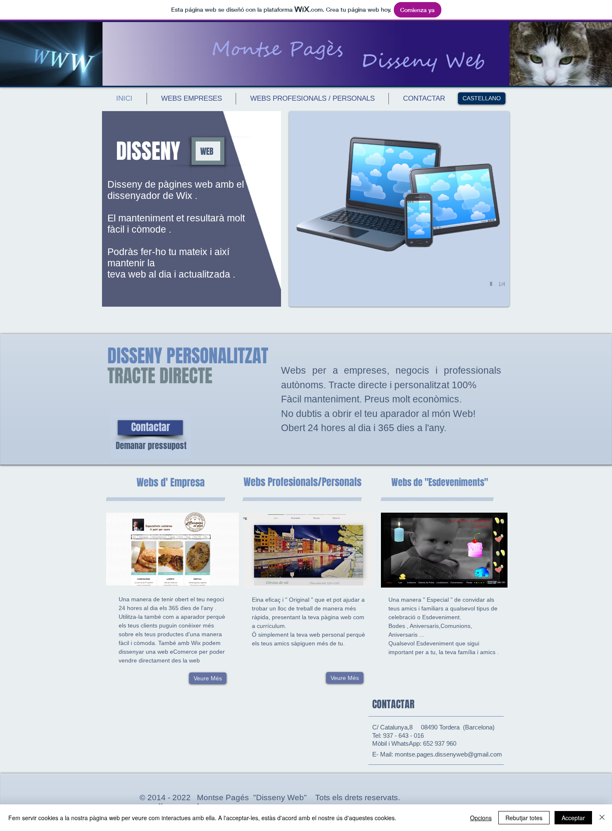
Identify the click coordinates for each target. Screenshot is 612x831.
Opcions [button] (481, 818)
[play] (492, 284)
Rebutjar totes (523, 818)
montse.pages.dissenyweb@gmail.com (448, 754)
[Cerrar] (602, 817)
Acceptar (573, 818)
